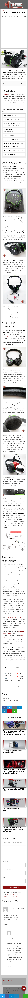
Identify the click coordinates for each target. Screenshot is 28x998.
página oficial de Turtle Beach (14, 617)
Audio (3, 10)
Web (4, 877)
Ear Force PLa (11, 336)
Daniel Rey (11, 939)
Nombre (5, 861)
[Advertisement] (14, 34)
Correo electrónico (8, 869)
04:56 (23, 908)
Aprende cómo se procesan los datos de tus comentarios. (13, 895)
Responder (6, 924)
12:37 (22, 939)
